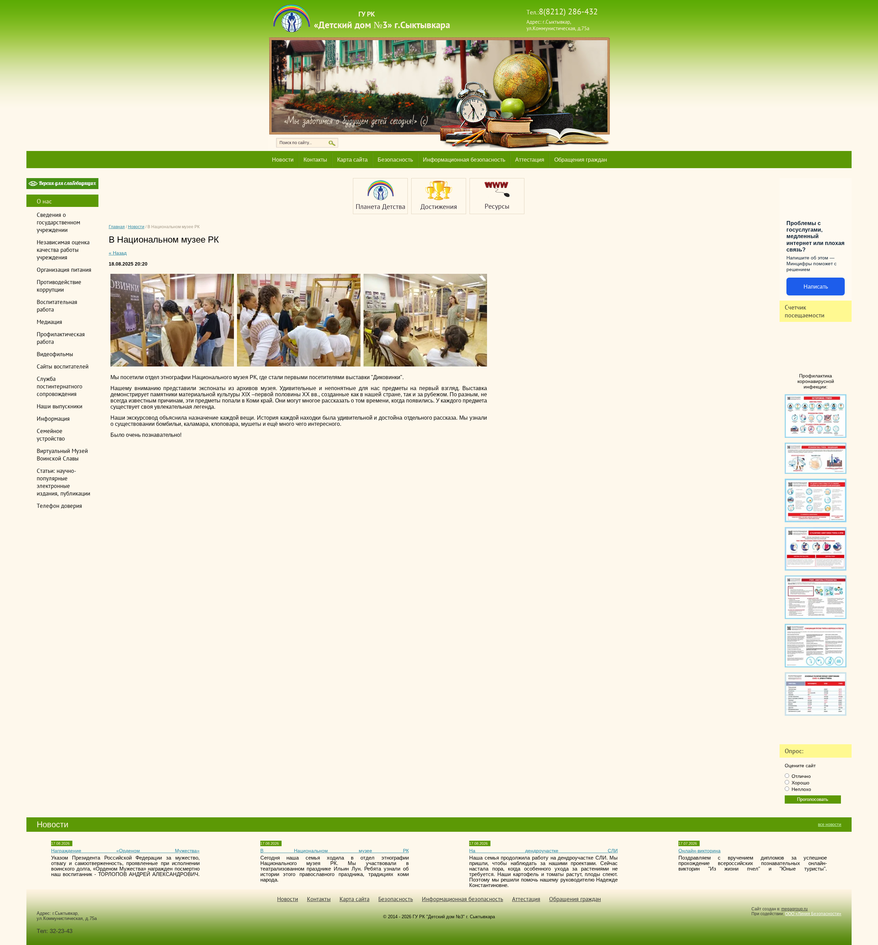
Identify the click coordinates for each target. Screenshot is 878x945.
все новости (829, 824)
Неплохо (800, 789)
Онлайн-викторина (699, 850)
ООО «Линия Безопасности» (813, 913)
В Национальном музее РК (334, 850)
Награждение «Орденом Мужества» (125, 850)
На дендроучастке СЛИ (543, 850)
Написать (816, 287)
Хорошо (799, 782)
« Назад (118, 253)
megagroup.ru (794, 909)
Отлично (800, 776)
